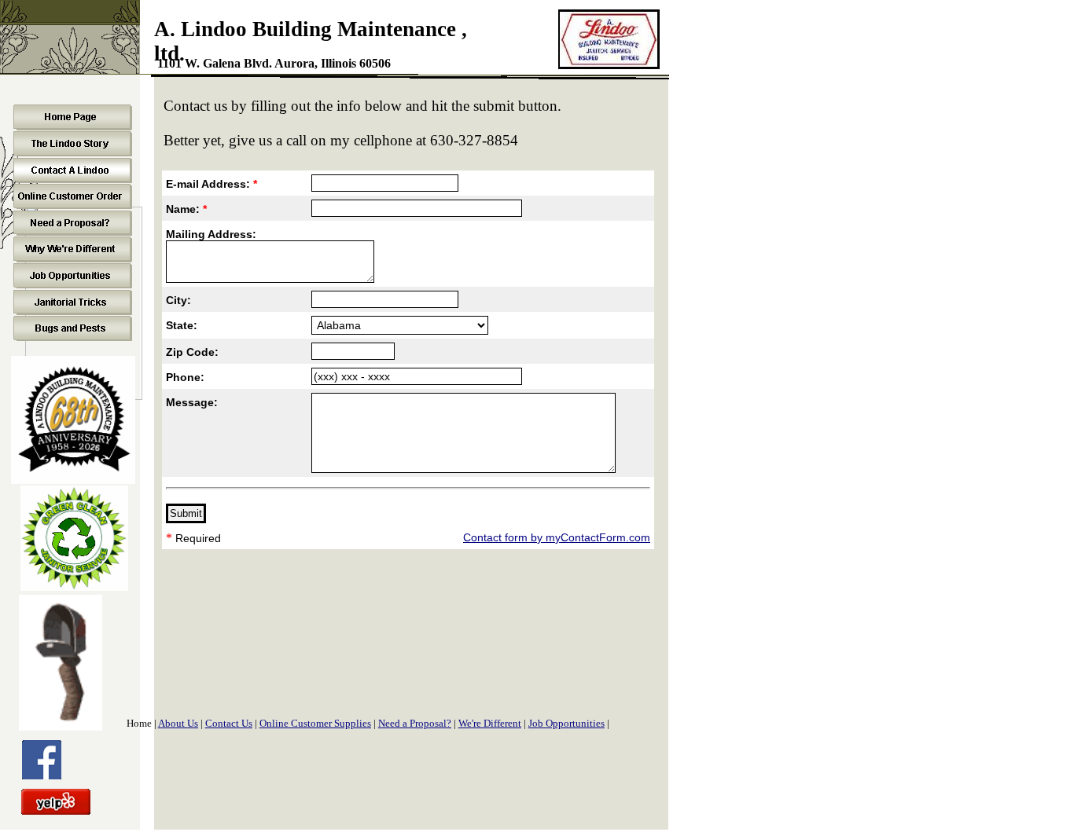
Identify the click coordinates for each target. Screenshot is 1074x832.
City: (178, 300)
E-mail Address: (211, 184)
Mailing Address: (211, 234)
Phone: (185, 377)
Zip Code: (192, 352)
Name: (186, 209)
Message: (192, 402)
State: (181, 325)
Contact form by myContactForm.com (556, 537)
